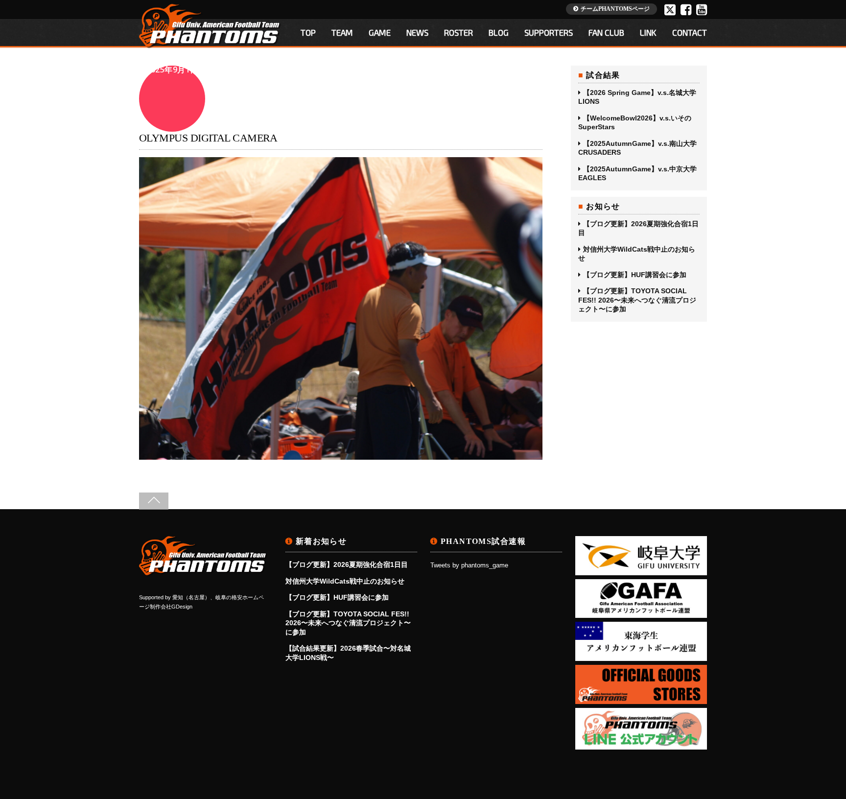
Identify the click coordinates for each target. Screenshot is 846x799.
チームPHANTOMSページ (615, 8)
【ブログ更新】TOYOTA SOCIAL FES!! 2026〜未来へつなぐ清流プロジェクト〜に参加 (637, 299)
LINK (648, 32)
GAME (380, 32)
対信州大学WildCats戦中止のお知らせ (636, 253)
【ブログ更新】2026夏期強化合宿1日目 (638, 228)
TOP (308, 32)
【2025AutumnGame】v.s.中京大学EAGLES (637, 173)
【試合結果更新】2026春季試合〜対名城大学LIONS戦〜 (348, 652)
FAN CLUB (606, 32)
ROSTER (458, 32)
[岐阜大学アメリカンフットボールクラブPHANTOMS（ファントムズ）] (203, 572)
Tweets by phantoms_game (469, 565)
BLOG (499, 32)
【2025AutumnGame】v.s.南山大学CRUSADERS (637, 148)
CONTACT (689, 32)
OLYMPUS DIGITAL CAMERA (208, 138)
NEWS (417, 32)
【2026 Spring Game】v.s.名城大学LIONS (637, 97)
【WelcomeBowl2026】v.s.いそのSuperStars (634, 122)
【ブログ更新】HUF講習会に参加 (634, 275)
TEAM (342, 32)
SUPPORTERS (548, 32)
